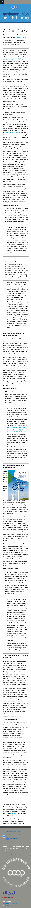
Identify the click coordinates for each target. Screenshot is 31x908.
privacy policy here (16, 854)
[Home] (16, 16)
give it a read (14, 813)
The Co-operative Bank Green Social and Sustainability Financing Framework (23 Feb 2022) (17, 430)
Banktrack (7, 905)
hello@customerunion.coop (13, 831)
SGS (17, 84)
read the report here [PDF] (13, 59)
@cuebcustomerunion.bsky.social (15, 835)
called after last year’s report (14, 133)
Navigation (2, 2)
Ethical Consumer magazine (9, 903)
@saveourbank (14, 838)
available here (21, 37)
